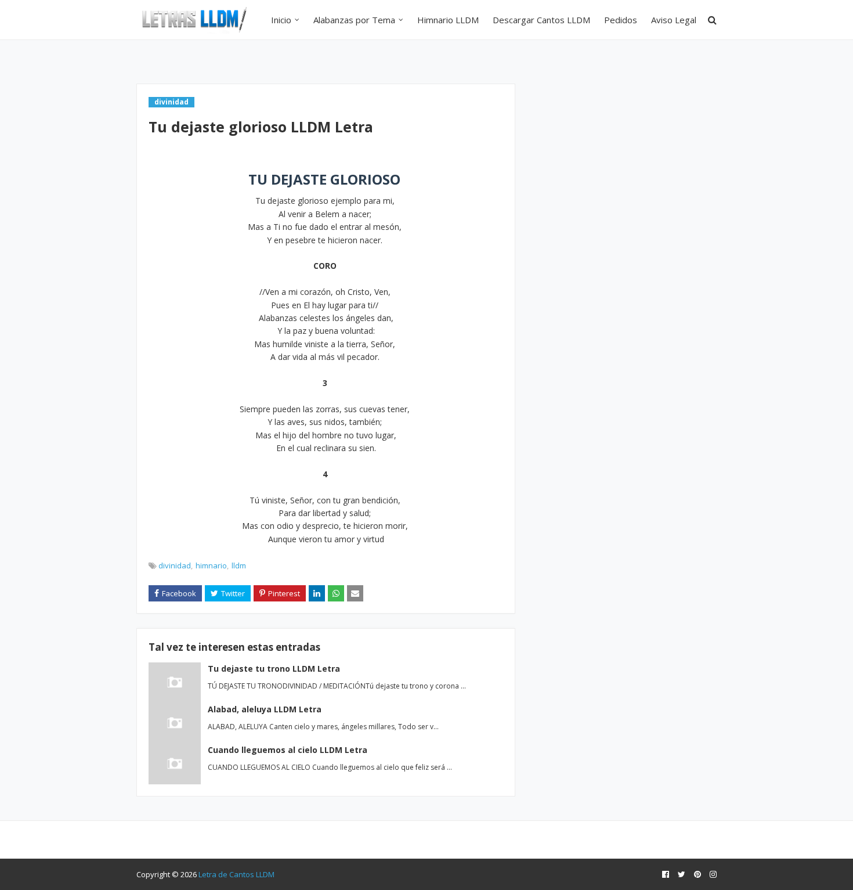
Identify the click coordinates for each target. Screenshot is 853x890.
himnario (211, 565)
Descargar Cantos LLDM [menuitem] (541, 20)
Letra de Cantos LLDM (236, 874)
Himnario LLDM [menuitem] (448, 20)
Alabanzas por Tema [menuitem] (354, 20)
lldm (239, 565)
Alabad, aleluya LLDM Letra (264, 709)
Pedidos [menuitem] (620, 20)
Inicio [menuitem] (281, 20)
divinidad (174, 565)
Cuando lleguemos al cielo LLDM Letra (287, 749)
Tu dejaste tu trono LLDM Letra (274, 668)
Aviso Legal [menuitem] (673, 20)
